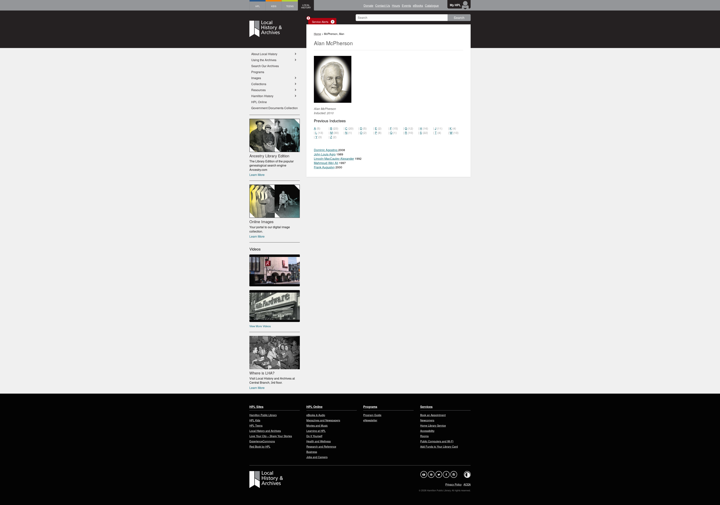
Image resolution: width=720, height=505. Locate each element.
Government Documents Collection (274, 108)
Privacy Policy (453, 484)
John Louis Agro (325, 154)
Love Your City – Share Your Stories (270, 436)
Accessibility (427, 431)
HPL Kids (254, 420)
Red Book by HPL (259, 446)
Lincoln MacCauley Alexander (334, 158)
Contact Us (382, 5)
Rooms (424, 436)
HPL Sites (256, 406)
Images (256, 78)
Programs (257, 72)
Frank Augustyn (324, 167)
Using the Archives (263, 60)
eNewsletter (370, 420)
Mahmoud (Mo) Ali (326, 163)
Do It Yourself (314, 436)
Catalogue (432, 5)
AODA (467, 484)
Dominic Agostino (326, 150)
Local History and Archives (265, 431)
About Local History (264, 54)
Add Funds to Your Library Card (439, 446)
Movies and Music (317, 425)
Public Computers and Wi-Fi (436, 441)
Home (317, 34)
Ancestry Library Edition (269, 155)
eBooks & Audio (315, 415)
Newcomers (427, 420)
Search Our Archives (265, 66)
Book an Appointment (433, 415)
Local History (306, 6)
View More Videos (260, 326)
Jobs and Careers (317, 457)
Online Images (261, 221)
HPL (257, 6)
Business (311, 452)
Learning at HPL (316, 431)
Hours (396, 5)
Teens (290, 6)
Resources (258, 90)
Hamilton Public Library (263, 415)
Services (426, 406)
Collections (258, 84)
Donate (368, 5)
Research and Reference (321, 446)
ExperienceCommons (262, 441)
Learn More (257, 175)
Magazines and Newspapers (323, 420)
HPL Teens (255, 425)
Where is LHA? (261, 373)
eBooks (418, 5)
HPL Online (259, 102)
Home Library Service (433, 425)
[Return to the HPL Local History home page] (274, 29)
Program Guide (372, 415)
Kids (273, 6)
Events (406, 5)
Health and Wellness (318, 441)
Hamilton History (262, 96)
